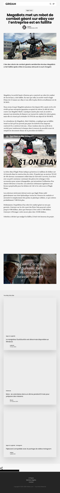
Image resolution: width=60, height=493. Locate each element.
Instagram (19, 445)
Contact (31, 482)
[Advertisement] (30, 82)
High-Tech (29, 10)
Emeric (29, 26)
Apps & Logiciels (10, 336)
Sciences (8, 390)
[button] (53, 4)
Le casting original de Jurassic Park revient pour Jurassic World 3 (30, 269)
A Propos (31, 478)
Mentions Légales (31, 480)
